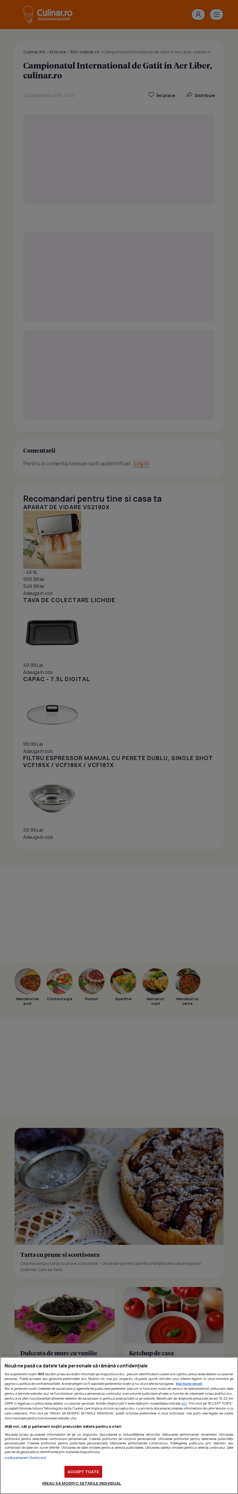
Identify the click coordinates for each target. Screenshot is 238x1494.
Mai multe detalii (189, 1383)
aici (184, 1403)
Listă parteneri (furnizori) (25, 1457)
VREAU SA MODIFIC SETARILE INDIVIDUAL (81, 1483)
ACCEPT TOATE (83, 1471)
